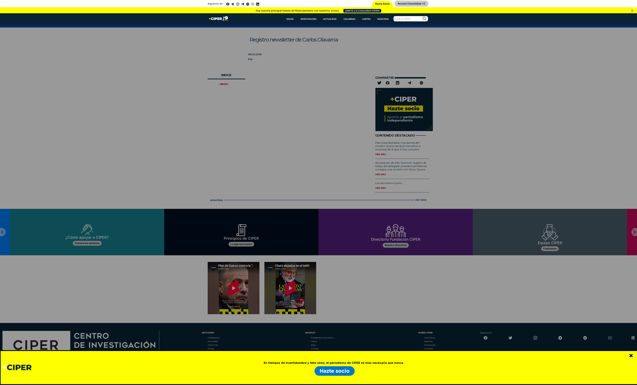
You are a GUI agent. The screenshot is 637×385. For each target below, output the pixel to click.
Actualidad (330, 19)
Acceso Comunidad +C (411, 3)
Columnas (349, 19)
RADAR (290, 19)
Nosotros (383, 19)
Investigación (308, 19)
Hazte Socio (382, 3)
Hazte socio (335, 371)
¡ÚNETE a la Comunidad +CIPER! (362, 10)
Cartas (366, 19)
